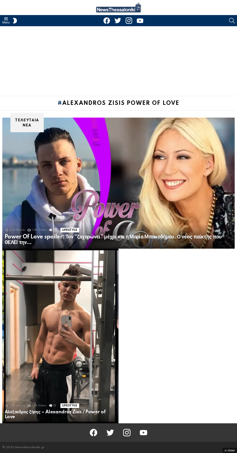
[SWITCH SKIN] (15, 20)
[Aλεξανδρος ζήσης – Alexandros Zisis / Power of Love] (60, 336)
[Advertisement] (118, 61)
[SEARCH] (232, 20)
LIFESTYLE (69, 229)
